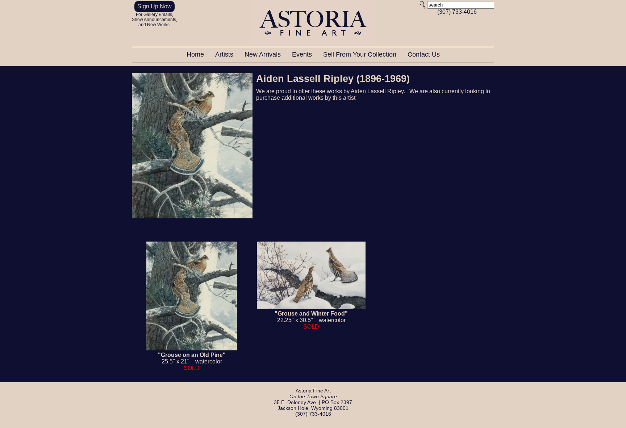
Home (196, 54)
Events (303, 54)
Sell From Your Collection (360, 54)
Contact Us (424, 54)
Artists (225, 54)
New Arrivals (264, 54)
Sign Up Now (154, 6)
